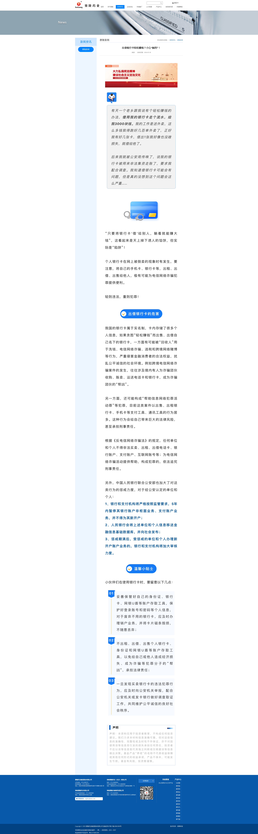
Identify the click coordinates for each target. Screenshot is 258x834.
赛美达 (178, 792)
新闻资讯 (172, 40)
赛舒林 (178, 798)
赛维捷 (178, 813)
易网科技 (180, 826)
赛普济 (178, 804)
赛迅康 (178, 795)
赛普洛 (178, 786)
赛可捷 (178, 819)
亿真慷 (178, 783)
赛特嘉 (178, 810)
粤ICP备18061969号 (115, 826)
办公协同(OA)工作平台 (166, 783)
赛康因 (178, 816)
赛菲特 (178, 801)
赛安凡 (178, 807)
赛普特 (178, 789)
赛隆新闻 (85, 49)
